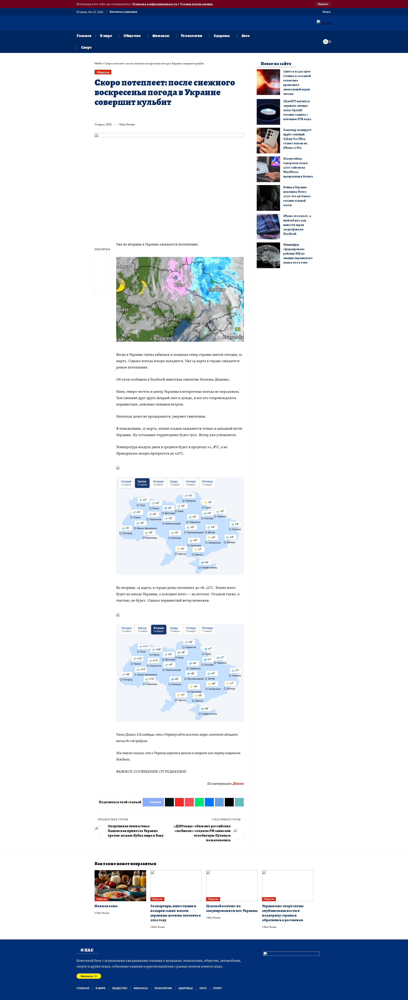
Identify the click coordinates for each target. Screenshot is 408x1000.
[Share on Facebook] (98, 114)
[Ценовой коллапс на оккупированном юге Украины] (232, 885)
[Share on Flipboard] (113, 114)
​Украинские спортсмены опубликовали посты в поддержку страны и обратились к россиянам (282, 913)
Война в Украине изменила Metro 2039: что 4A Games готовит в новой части (297, 196)
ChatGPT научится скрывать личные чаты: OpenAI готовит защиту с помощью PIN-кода (297, 110)
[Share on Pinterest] (121, 114)
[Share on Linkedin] (137, 114)
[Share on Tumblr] (145, 114)
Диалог (238, 783)
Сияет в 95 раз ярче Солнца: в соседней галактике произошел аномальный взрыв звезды (297, 82)
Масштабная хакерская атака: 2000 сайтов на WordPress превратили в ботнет (298, 167)
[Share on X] (105, 114)
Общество (103, 72)
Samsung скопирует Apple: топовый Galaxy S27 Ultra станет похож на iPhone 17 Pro (297, 139)
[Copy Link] (184, 114)
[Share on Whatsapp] (129, 114)
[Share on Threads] (176, 114)
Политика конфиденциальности (155, 4)
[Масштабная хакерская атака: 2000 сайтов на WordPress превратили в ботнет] (268, 169)
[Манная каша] (120, 885)
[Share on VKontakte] (160, 114)
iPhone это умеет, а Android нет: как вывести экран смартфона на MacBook (297, 225)
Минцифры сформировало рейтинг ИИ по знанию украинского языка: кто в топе (297, 253)
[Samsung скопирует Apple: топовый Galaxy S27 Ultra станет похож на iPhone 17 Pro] (268, 140)
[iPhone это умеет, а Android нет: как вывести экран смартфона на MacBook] (268, 226)
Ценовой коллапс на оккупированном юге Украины (232, 908)
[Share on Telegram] (168, 114)
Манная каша (106, 906)
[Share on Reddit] (153, 114)
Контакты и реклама (123, 11)
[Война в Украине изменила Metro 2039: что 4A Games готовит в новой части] (268, 198)
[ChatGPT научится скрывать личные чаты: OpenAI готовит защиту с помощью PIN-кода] (268, 112)
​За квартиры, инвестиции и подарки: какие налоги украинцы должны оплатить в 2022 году (175, 913)
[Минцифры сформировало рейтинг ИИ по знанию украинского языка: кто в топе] (268, 255)
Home (98, 63)
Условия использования (196, 4)
